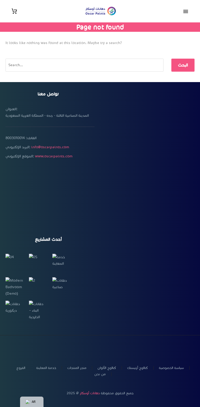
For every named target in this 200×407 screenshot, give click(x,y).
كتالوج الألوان (106, 368)
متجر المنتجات (76, 368)
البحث (183, 65)
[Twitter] (86, 349)
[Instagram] (93, 349)
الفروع (20, 368)
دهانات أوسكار (90, 393)
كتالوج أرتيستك (137, 368)
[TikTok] (113, 349)
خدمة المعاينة (46, 368)
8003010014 (15, 138)
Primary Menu (185, 11)
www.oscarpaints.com (53, 156)
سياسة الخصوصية (171, 368)
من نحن (100, 374)
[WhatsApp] (107, 349)
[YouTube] (100, 349)
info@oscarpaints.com (50, 147)
